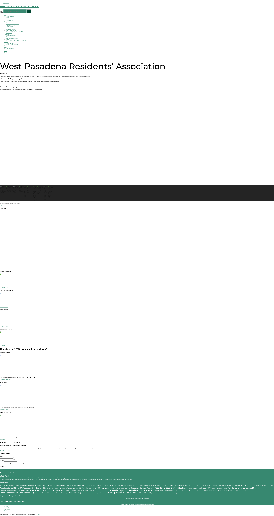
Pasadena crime (74, 488)
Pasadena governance (168, 488)
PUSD (65, 493)
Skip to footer (6, 3)
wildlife (175, 493)
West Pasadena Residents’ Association (19, 6)
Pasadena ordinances (100, 490)
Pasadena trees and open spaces (17, 493)
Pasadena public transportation (165, 490)
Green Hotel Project (199, 485)
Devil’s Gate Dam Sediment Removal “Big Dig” (175, 485)
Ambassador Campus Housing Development (21, 485)
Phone (1, 465)
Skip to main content (7, 1)
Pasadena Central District (11, 488)
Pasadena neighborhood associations (42, 490)
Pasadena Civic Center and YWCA (56, 488)
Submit (2, 466)
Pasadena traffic (241, 490)
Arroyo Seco (77, 485)
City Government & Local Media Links (12, 501)
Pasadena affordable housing (260, 485)
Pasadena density (90, 488)
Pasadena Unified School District (48, 493)
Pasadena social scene (219, 490)
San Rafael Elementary (91, 493)
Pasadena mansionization (10, 490)
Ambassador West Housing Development (53, 485)
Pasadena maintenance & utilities (243, 488)
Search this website (1, 11)
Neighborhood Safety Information (10, 496)
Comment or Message (5, 463)
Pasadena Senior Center (184, 490)
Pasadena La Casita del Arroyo (219, 488)
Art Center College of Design (94, 485)
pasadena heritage (187, 488)
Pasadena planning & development (131, 490)
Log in (38, 514)
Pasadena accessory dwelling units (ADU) (232, 485)
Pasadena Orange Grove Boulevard (76, 490)
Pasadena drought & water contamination (116, 488)
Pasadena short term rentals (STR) (199, 490)
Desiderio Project (150, 485)
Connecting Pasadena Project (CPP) (133, 485)
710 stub (2, 485)
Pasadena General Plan (142, 488)
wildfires (169, 493)
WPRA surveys (180, 493)
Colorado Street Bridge (113, 485)
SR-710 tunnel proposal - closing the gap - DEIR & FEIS (127, 493)
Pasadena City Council (34, 488)
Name (2, 456)
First (14, 457)
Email (1, 460)
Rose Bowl (74, 493)
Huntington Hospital (211, 485)
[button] (137, 182)
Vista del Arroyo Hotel (159, 493)
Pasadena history (201, 488)
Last (14, 459)
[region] (137, 146)
